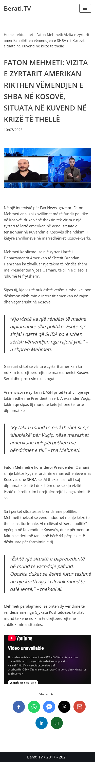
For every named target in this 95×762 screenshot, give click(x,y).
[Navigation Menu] (85, 8)
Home (9, 34)
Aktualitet (25, 34)
